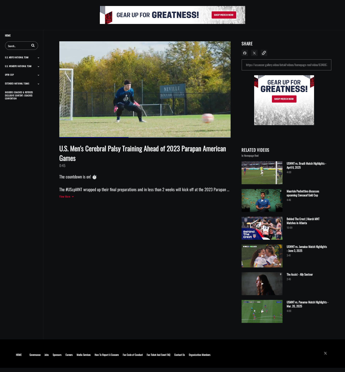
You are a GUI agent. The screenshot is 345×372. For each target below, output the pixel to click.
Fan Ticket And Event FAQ (158, 354)
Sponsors (57, 354)
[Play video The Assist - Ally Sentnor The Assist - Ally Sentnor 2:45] (262, 296)
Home (8, 35)
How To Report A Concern (107, 354)
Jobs (47, 354)
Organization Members (199, 354)
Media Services (84, 354)
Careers (69, 354)
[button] (33, 45)
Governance (35, 354)
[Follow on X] (326, 353)
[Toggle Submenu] (39, 57)
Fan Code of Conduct (133, 354)
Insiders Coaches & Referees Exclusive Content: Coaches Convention (19, 95)
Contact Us (179, 354)
